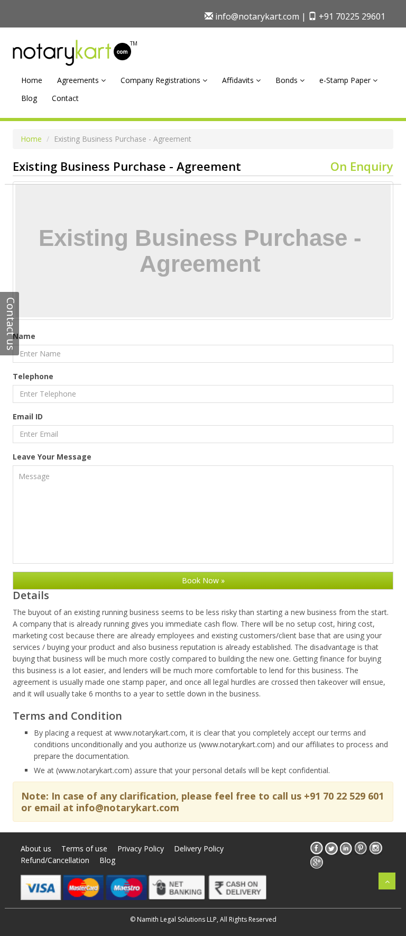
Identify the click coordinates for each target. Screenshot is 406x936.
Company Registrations (161, 80)
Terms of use (84, 848)
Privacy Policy (140, 848)
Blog (29, 98)
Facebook (316, 848)
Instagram (376, 848)
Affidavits (239, 80)
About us (36, 848)
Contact (65, 98)
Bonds (287, 80)
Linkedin (346, 848)
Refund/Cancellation (55, 860)
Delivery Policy (199, 848)
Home (31, 80)
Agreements (79, 80)
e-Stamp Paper (346, 80)
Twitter (331, 848)
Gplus (316, 862)
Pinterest (361, 848)
